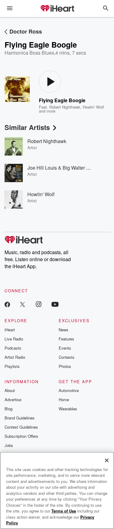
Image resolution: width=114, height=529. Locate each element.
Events (65, 348)
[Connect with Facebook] (7, 304)
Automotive (69, 390)
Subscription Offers (21, 436)
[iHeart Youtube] (55, 304)
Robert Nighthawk (64, 107)
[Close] (106, 460)
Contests (66, 357)
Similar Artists (27, 127)
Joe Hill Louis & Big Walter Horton (64, 167)
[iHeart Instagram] (38, 304)
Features (66, 339)
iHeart (10, 330)
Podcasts (13, 348)
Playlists (12, 366)
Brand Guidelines (20, 418)
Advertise (13, 399)
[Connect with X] (22, 304)
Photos (65, 366)
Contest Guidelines (21, 427)
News (63, 330)
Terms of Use (63, 511)
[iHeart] (57, 9)
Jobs (9, 445)
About (10, 390)
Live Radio (14, 339)
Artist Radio (15, 357)
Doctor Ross (25, 31)
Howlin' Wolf (93, 107)
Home (64, 399)
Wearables (68, 409)
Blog (8, 409)
